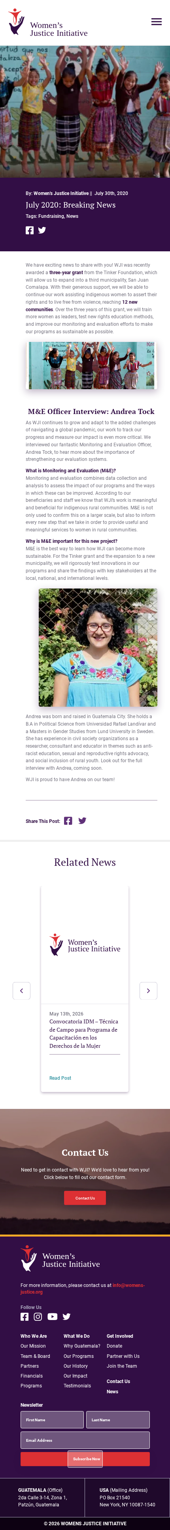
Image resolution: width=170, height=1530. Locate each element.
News (72, 216)
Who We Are (34, 1336)
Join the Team (122, 1366)
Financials (32, 1376)
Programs (31, 1386)
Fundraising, (52, 216)
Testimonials (77, 1386)
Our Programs (79, 1356)
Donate (114, 1346)
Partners (30, 1366)
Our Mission (33, 1346)
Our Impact (75, 1376)
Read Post (60, 1078)
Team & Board (35, 1356)
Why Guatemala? (82, 1346)
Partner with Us (123, 1356)
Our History (76, 1366)
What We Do (77, 1336)
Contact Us (85, 1198)
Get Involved (120, 1336)
